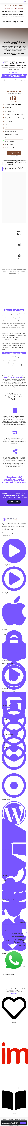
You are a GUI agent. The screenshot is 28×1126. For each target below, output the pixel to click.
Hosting (4, 271)
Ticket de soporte (18, 942)
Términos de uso (13, 1123)
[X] (5, 928)
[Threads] (22, 928)
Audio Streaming (21, 269)
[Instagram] (14, 928)
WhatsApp (23, 936)
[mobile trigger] (3, 2)
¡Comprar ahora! (14, 153)
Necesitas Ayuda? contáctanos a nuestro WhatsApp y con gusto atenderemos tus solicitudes (14, 480)
